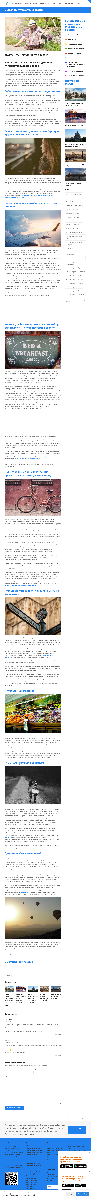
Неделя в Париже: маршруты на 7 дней (44, 997)
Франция (76, 228)
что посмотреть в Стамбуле (75, 294)
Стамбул (76, 225)
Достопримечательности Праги (56, 1154)
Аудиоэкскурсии (51, 1174)
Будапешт (79, 198)
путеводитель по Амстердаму (71, 253)
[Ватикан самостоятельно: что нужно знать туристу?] (33, 988)
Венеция (69, 205)
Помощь (49, 1180)
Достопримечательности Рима (55, 1148)
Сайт (6, 1076)
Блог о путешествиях (53, 1176)
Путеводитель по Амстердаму (34, 1148)
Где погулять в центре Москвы (56, 996)
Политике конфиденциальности (34, 1194)
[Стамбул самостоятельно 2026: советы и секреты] (21, 989)
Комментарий (10, 1084)
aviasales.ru (8, 293)
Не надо (70, 1194)
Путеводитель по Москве (33, 1156)
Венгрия (75, 202)
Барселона (69, 198)
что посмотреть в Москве (74, 279)
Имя (6, 1069)
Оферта (7, 1169)
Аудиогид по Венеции (32, 1178)
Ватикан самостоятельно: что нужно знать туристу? (33, 998)
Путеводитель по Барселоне (34, 1150)
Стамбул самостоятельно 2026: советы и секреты (21, 998)
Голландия (77, 205)
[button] (86, 3)
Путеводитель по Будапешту (34, 1152)
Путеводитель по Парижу (33, 1158)
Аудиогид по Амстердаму (33, 1171)
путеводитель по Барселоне (75, 258)
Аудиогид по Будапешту (32, 1175)
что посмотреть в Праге (74, 287)
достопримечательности (74, 232)
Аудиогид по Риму (31, 1186)
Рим (81, 221)
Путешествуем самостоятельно (55, 1178)
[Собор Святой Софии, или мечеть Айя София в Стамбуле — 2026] (9, 988)
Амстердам (77, 194)
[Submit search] (84, 301)
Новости (76, 217)
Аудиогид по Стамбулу (32, 1188)
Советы (8, 976)
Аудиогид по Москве (31, 1180)
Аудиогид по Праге (31, 1184)
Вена (67, 202)
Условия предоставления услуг (13, 1165)
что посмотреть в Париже (74, 283)
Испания (69, 213)
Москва (68, 217)
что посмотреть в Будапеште (75, 272)
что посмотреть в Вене (73, 275)
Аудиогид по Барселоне (32, 1173)
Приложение (50, 1173)
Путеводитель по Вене (32, 1154)
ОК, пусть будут (82, 1194)
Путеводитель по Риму (32, 1162)
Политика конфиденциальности (14, 1167)
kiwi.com (52, 291)
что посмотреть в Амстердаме (71, 263)
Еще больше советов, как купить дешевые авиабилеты (30, 293)
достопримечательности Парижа (74, 237)
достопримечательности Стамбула (74, 243)
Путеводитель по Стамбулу (33, 1165)
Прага (75, 221)
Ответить (58, 1034)
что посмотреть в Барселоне (75, 268)
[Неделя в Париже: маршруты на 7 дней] (44, 988)
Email (35, 1069)
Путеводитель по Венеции (33, 1163)
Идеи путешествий (72, 209)
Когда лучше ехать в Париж (76, 1118)
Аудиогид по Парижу (32, 1182)
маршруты (69, 248)
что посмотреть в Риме (73, 291)
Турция (68, 228)
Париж (68, 221)
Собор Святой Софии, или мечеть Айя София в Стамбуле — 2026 (9, 1000)
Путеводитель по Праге (32, 1160)
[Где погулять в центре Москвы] (56, 988)
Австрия (69, 194)
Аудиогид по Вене (31, 1177)
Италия (77, 213)
